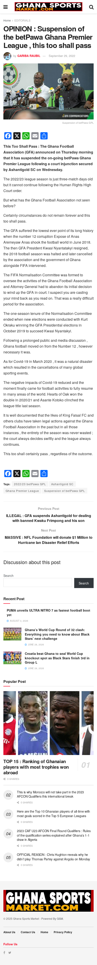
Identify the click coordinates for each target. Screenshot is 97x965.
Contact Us (28, 932)
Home (7, 20)
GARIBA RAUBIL (28, 56)
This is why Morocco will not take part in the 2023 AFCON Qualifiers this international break (50, 794)
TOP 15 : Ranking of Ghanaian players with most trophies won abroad (36, 767)
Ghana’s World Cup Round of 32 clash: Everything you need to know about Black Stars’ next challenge (57, 634)
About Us (9, 932)
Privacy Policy (63, 932)
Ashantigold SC (62, 484)
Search (8, 575)
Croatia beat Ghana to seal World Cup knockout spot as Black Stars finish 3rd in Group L (57, 657)
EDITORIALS (22, 20)
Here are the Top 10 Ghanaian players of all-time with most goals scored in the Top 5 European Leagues (53, 813)
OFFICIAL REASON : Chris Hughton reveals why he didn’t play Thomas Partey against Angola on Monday (53, 856)
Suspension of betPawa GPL (64, 491)
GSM (60, 918)
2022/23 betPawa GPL (30, 484)
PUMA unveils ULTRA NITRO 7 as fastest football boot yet (48, 612)
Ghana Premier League (22, 491)
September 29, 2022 (62, 56)
